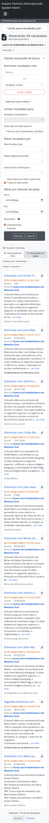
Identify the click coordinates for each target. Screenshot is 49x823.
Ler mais (17, 317)
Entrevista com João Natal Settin (21, 487)
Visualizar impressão (15, 248)
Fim (6, 206)
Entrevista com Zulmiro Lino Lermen (21, 381)
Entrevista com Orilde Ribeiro (21, 432)
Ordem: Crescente (11, 266)
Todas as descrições (17, 182)
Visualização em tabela (36, 254)
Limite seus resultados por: (24, 28)
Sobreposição (14, 224)
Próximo (30, 818)
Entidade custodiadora (15, 114)
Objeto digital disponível (16, 155)
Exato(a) (11, 228)
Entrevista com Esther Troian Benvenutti (21, 275)
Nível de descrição (13, 144)
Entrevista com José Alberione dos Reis (21, 330)
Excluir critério (24, 92)
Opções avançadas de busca (22, 58)
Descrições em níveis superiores (23, 179)
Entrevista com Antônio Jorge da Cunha (21, 592)
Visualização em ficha (14, 254)
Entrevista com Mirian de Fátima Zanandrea (21, 538)
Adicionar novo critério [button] (17, 101)
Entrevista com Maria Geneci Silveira (21, 756)
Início (6, 194)
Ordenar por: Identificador (15, 261)
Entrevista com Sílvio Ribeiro (21, 647)
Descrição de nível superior (18, 126)
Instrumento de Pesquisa (17, 167)
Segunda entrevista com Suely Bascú (21, 701)
